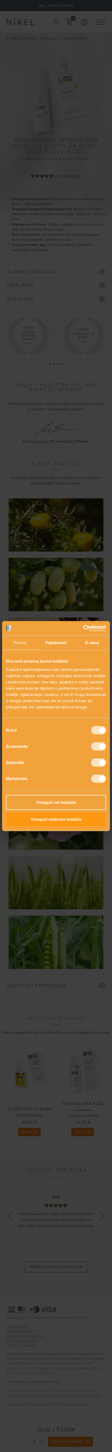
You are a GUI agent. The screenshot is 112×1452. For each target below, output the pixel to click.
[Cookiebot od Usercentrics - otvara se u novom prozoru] (83, 628)
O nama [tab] (92, 642)
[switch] (98, 746)
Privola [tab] (20, 642)
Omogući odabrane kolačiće (56, 819)
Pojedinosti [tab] (56, 642)
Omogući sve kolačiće (56, 802)
